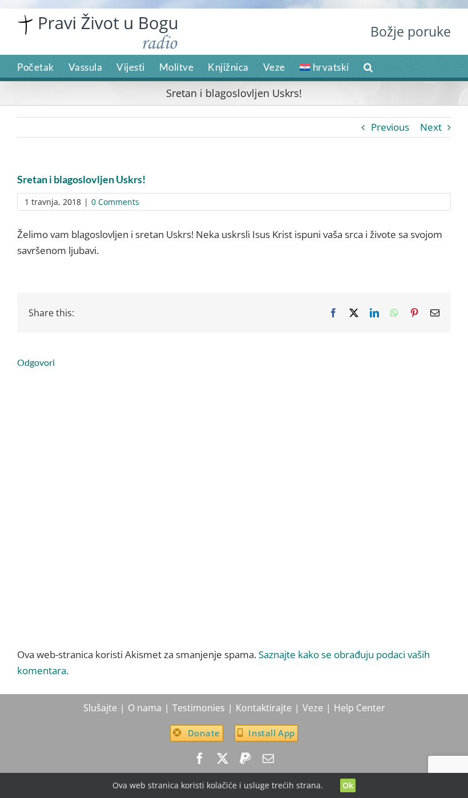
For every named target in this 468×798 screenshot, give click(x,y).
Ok (348, 785)
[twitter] (222, 758)
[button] (368, 66)
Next (431, 127)
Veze (312, 708)
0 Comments (115, 201)
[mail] (268, 758)
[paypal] (245, 758)
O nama (145, 708)
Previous (390, 127)
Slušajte (100, 708)
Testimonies (198, 708)
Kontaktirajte (264, 708)
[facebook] (199, 758)
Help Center (359, 708)
